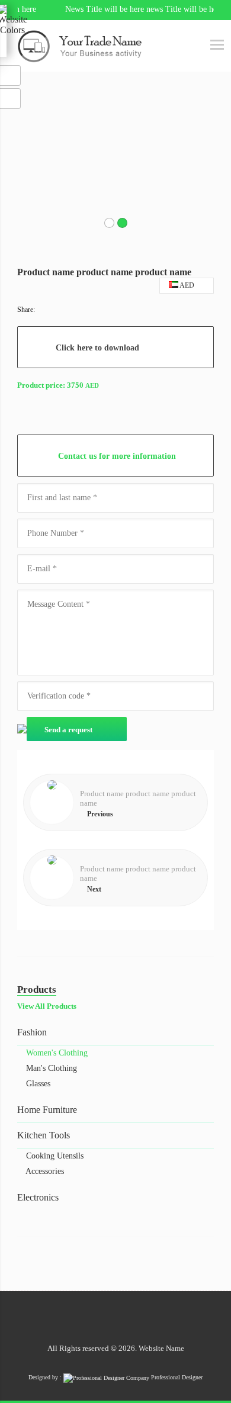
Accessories (44, 1171)
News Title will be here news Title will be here (131, 9)
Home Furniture (47, 1110)
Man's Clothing (50, 1068)
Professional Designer (176, 1377)
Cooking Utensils (54, 1155)
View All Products (46, 1006)
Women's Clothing (56, 1052)
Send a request (69, 729)
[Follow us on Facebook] (124, 1318)
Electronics (38, 1197)
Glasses (37, 1083)
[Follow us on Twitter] (107, 1318)
